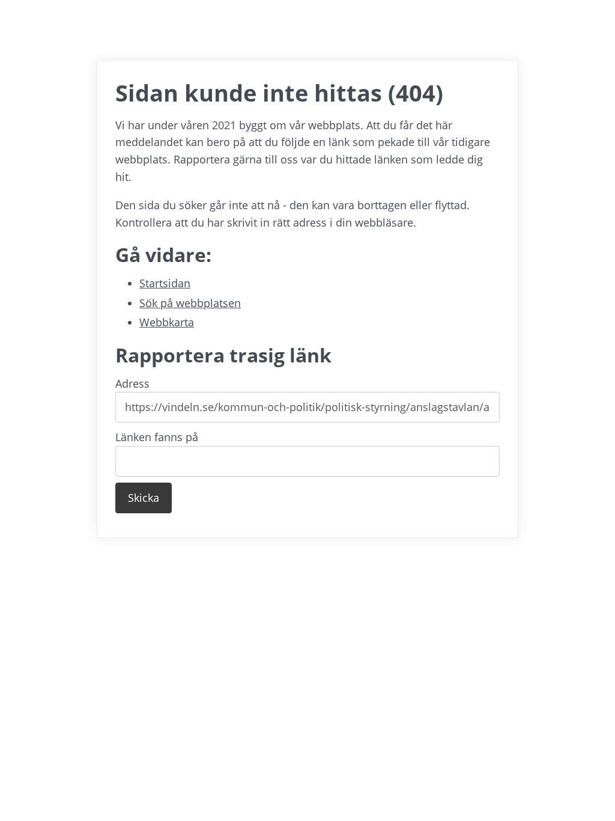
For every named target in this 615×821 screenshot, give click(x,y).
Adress (132, 383)
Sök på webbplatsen (190, 303)
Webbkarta (166, 322)
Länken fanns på (156, 437)
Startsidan (164, 283)
